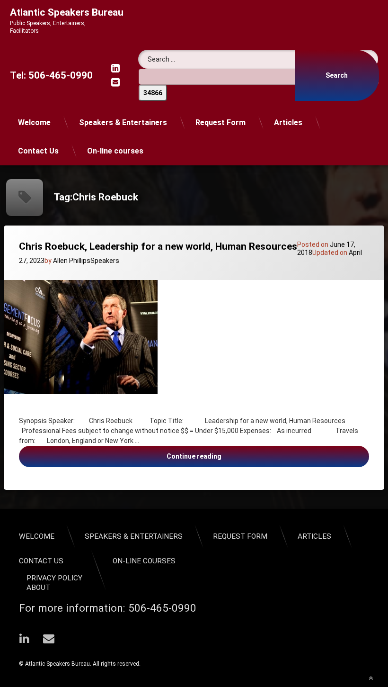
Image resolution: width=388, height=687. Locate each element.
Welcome (34, 122)
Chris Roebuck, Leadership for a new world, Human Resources (158, 246)
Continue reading (215, 459)
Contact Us (38, 150)
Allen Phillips (71, 260)
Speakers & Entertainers (123, 122)
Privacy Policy (54, 578)
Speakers (104, 260)
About (38, 587)
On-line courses (115, 150)
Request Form (220, 122)
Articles (288, 122)
